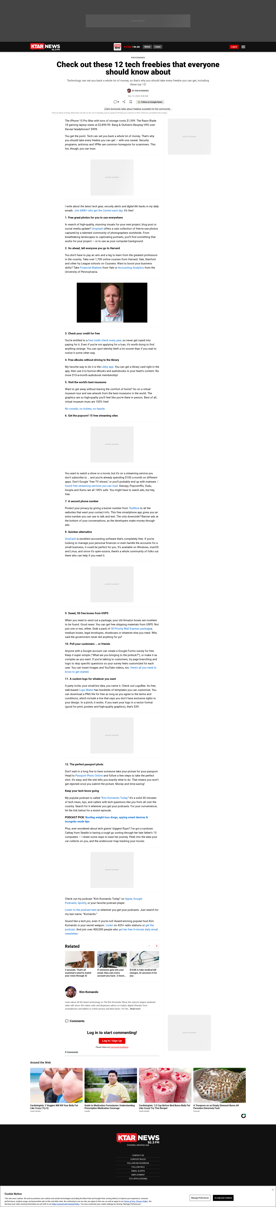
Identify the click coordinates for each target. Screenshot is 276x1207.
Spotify (82, 903)
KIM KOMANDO (138, 57)
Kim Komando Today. (115, 798)
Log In (234, 47)
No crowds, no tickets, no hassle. (85, 408)
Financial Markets (91, 267)
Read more (135, 1009)
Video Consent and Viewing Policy (66, 1204)
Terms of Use (129, 1201)
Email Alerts (138, 1171)
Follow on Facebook (138, 1163)
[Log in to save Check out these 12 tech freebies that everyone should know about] (130, 102)
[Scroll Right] (156, 946)
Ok (273, 1189)
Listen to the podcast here (81, 910)
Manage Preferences (200, 1198)
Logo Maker (86, 690)
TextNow (134, 508)
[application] (112, 303)
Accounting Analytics (131, 267)
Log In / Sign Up (112, 1040)
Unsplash (97, 228)
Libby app (107, 366)
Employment (138, 1175)
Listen (109, 925)
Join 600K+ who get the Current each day (98, 210)
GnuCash (70, 538)
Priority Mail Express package (131, 628)
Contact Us (138, 1155)
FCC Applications (138, 1178)
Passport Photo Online (89, 775)
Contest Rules (138, 1159)
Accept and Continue (223, 1198)
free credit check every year (104, 340)
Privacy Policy (142, 1201)
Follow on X (138, 1167)
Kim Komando (88, 992)
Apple (128, 898)
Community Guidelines (119, 1047)
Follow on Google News (151, 102)
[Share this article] (123, 102)
